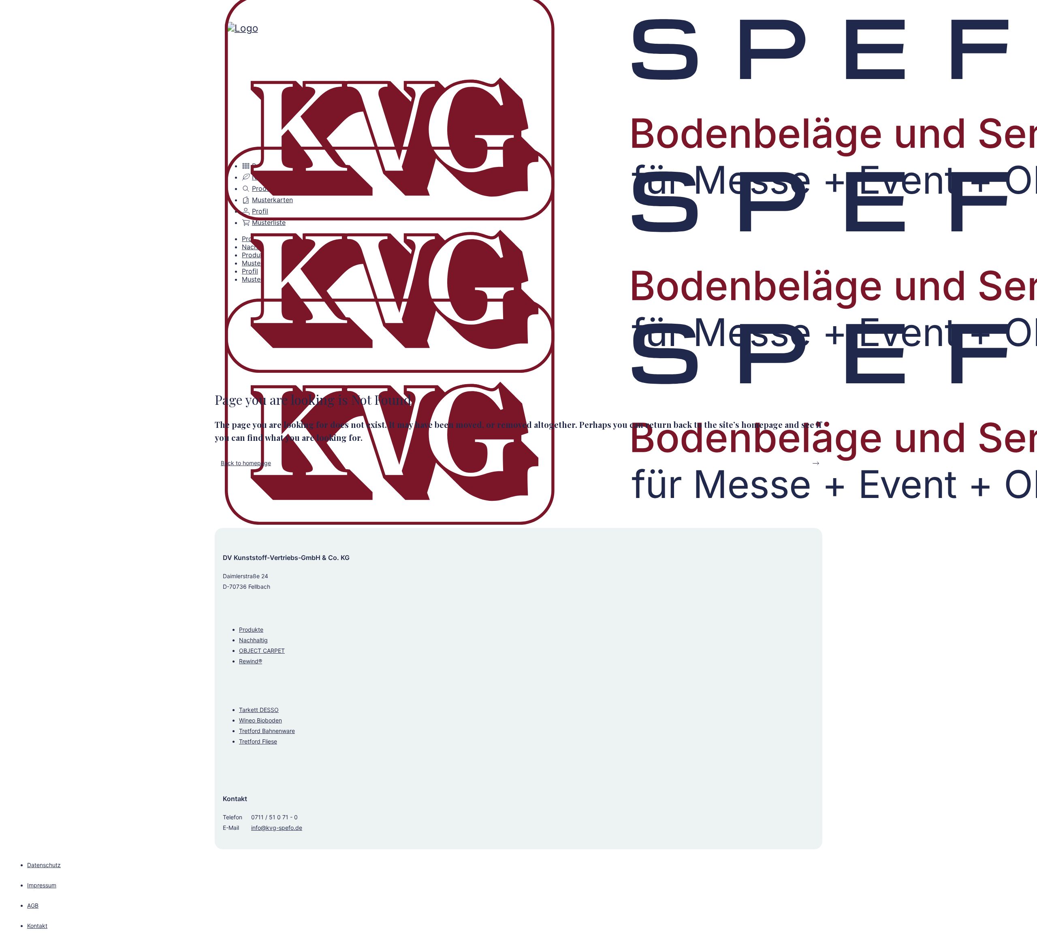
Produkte (251, 629)
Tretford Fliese (258, 741)
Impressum (41, 885)
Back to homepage (246, 462)
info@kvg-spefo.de (276, 827)
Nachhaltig (253, 640)
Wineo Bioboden (260, 720)
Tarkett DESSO (259, 709)
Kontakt (37, 925)
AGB (32, 905)
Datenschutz (44, 864)
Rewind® (250, 661)
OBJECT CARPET (262, 650)
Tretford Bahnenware (267, 730)
